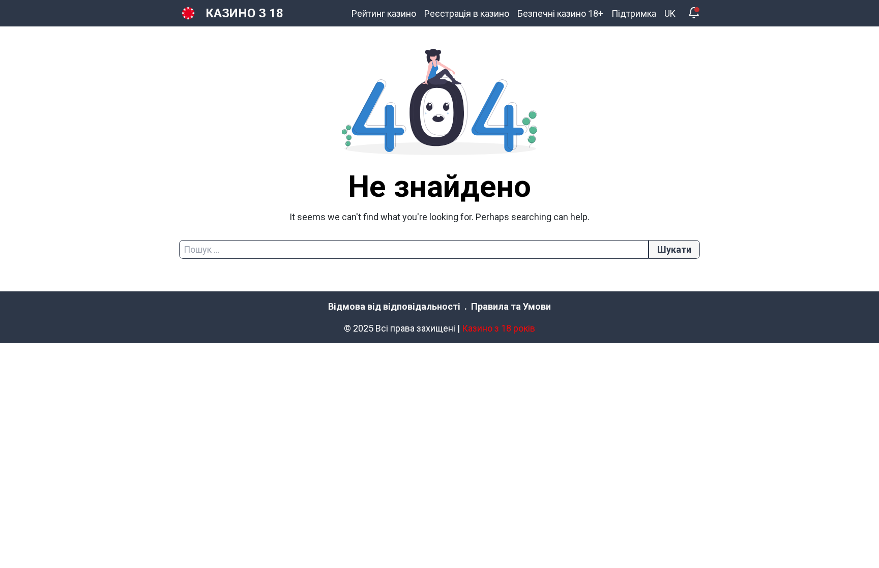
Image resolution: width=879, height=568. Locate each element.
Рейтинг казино (383, 13)
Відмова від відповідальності (394, 306)
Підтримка (633, 13)
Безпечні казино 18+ (560, 13)
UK (670, 13)
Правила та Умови (511, 306)
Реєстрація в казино (466, 13)
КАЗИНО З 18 (244, 13)
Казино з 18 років (498, 328)
